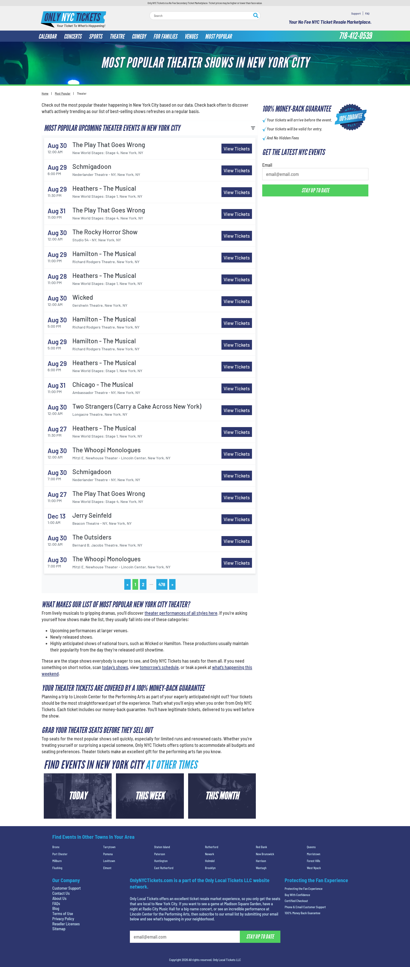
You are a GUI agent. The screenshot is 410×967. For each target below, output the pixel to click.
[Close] (265, 61)
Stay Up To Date (237, 107)
